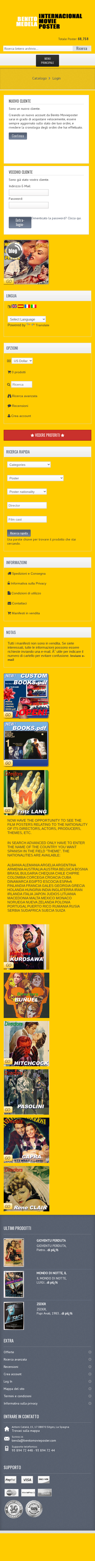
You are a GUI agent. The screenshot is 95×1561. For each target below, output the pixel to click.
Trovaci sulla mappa (26, 1431)
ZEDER (41, 1304)
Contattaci (19, 603)
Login (56, 78)
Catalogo (39, 78)
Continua (18, 136)
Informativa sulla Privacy (28, 583)
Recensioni (20, 406)
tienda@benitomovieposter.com (34, 1440)
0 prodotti (19, 372)
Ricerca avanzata (24, 396)
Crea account (21, 416)
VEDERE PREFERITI (47, 435)
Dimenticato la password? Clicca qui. (56, 218)
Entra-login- (20, 222)
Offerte (9, 1352)
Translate (42, 325)
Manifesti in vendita (26, 613)
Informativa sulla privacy (21, 1403)
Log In (8, 1381)
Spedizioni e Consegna (29, 573)
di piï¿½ (53, 1250)
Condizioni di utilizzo (26, 593)
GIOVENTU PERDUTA (51, 1240)
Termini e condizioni (17, 1396)
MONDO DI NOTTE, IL (52, 1273)
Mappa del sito (14, 1389)
